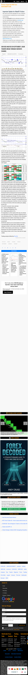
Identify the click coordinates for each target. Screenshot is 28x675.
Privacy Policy (16, 629)
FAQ (14, 1)
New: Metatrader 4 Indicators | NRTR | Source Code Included (5, 642)
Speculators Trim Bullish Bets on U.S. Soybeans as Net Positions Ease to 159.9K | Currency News (17, 646)
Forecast (18, 575)
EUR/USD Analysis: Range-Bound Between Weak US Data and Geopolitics (10, 646)
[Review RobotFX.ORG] (8, 601)
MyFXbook (20, 650)
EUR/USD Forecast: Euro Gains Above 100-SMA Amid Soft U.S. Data (10, 642)
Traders (11, 572)
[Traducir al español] (17, 669)
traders (15, 243)
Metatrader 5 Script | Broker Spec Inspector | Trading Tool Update (5, 639)
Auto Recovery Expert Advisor (8, 517)
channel (13, 241)
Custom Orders (17, 657)
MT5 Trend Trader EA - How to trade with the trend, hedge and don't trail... (14, 520)
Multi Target (23, 638)
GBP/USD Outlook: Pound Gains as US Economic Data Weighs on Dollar (11, 639)
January (13, 575)
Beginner (16, 572)
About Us (22, 1)
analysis (3, 241)
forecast (2, 578)
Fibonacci (23, 636)
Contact (17, 1)
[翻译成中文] (12, 669)
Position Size (24, 642)
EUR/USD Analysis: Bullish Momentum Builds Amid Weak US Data (11, 640)
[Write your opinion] (8, 292)
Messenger (5, 588)
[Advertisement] (14, 354)
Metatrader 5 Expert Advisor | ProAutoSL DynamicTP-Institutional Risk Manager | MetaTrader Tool (5, 644)
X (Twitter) (5, 592)
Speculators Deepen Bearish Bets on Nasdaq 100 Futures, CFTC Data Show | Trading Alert (17, 642)
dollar (25, 569)
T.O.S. (9, 650)
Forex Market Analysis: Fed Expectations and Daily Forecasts (11, 644)
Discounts (7, 653)
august (8, 575)
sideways (10, 243)
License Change (9, 657)
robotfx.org (20, 20)
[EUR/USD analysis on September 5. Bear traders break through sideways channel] (1, 1)
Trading (25, 572)
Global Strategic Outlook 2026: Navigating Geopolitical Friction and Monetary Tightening (14, 530)
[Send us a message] (25, 672)
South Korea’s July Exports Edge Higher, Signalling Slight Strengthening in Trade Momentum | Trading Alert (17, 639)
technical (9, 569)
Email (4, 585)
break (8, 241)
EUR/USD (14, 569)
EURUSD (18, 241)
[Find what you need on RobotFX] (26, 1)
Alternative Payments (16, 653)
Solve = (5, 625)
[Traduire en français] (20, 669)
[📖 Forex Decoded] (14, 492)
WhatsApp (5, 590)
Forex (20, 572)
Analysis (3, 572)
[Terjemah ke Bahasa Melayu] (25, 669)
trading (23, 566)
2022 (7, 578)
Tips (7, 572)
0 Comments (20, 54)
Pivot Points (23, 643)
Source (23, 237)
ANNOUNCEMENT (11, 566)
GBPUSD (3, 569)
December (3, 575)
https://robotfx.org (7, 38)
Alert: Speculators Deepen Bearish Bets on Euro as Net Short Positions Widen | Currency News (17, 640)
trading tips (24, 575)
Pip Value (23, 640)
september (4, 243)
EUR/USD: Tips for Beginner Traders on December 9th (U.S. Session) (14, 523)
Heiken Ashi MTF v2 (6, 526)
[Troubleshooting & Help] (22, 672)
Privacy (14, 650)
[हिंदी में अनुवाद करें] (15, 669)
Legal (4, 650)
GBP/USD (20, 569)
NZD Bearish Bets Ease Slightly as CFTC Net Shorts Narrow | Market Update (17, 644)
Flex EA (16, 236)
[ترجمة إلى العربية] (23, 669)
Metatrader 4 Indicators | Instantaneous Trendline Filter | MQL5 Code (5, 646)
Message (4, 616)
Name (3, 608)
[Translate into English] (9, 669)
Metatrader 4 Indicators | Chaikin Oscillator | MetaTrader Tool (4, 640)
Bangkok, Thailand (6, 595)
